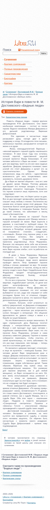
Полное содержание (12, 475)
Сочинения (10, 59)
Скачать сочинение (15, 111)
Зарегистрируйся (12, 440)
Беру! (5, 430)
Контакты (31, 503)
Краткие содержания (15, 64)
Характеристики (12, 74)
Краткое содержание (12, 472)
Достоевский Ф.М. (26, 92)
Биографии (10, 78)
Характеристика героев (16, 117)
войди (27, 440)
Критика (8, 83)
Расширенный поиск (30, 50)
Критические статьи (12, 478)
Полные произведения (16, 69)
